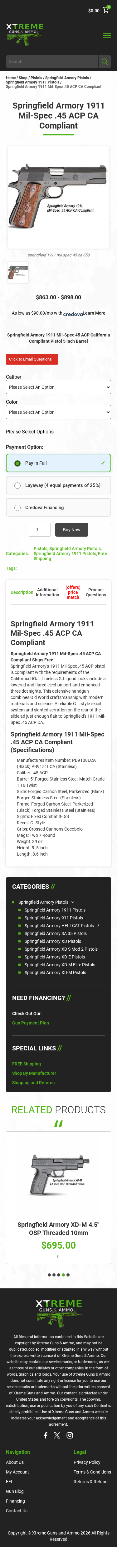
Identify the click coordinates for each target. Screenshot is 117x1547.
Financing (15, 1501)
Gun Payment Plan (30, 1022)
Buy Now (71, 529)
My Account (17, 1471)
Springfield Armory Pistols (67, 78)
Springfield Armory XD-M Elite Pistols (60, 964)
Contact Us (16, 1510)
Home (11, 78)
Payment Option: (24, 447)
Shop (23, 78)
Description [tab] (22, 592)
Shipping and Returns (33, 1082)
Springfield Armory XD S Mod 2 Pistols (61, 949)
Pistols (36, 78)
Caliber (13, 377)
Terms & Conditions (92, 1471)
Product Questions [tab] (96, 592)
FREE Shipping (26, 1063)
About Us (15, 1462)
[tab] (73, 592)
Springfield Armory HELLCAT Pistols (59, 925)
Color (11, 402)
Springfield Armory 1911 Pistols (32, 82)
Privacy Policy (87, 1462)
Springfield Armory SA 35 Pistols (56, 933)
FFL (9, 1481)
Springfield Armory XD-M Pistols (55, 972)
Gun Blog (15, 1491)
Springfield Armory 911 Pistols (54, 917)
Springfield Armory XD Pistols (53, 941)
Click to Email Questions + (32, 359)
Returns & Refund (91, 1481)
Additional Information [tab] (47, 592)
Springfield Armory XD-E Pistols (55, 956)
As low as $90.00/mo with (58, 313)
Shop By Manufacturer (34, 1073)
